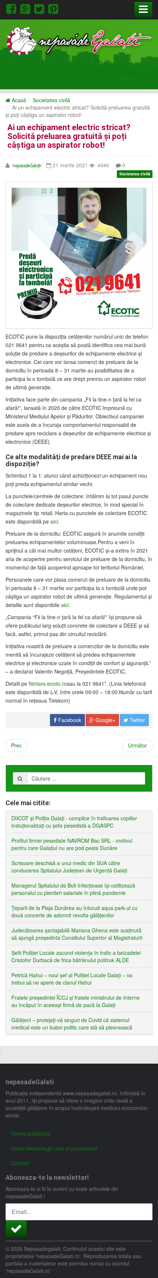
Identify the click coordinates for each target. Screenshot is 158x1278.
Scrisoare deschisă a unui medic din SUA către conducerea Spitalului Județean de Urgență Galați (69, 866)
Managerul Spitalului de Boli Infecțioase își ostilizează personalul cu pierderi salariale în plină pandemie (73, 889)
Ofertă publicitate (31, 1133)
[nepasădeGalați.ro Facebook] (12, 7)
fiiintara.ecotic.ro (48, 683)
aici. (65, 604)
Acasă (18, 100)
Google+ (104, 720)
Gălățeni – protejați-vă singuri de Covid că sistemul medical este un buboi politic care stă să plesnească (71, 1023)
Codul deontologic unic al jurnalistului (54, 1148)
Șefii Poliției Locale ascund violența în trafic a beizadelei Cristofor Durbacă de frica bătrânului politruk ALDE (76, 956)
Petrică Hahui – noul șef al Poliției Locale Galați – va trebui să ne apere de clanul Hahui (71, 978)
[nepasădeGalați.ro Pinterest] (53, 7)
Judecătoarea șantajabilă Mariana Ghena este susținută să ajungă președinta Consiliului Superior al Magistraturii (76, 934)
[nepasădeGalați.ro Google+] (26, 7)
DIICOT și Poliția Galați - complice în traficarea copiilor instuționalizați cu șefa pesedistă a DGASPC (74, 821)
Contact (20, 1163)
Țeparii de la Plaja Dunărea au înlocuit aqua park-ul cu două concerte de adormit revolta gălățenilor (74, 911)
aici (54, 521)
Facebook (69, 720)
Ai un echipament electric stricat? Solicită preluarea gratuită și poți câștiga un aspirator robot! (68, 136)
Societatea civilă (51, 100)
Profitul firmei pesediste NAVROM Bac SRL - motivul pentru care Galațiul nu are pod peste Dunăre (71, 844)
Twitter (136, 720)
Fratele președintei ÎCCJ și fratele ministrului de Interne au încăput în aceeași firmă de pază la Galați (75, 1001)
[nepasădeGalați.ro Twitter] (40, 7)
